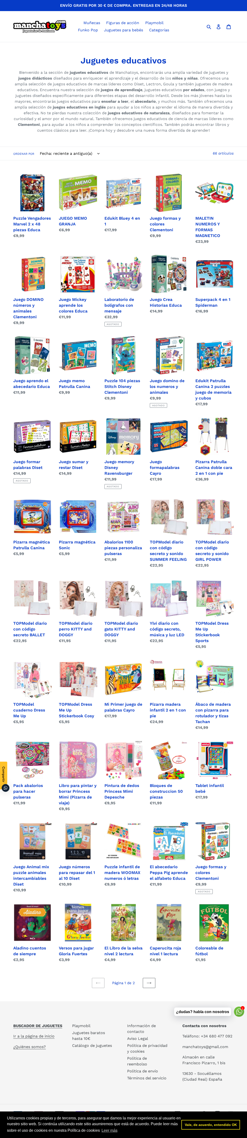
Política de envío (142, 1071)
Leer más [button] (109, 1130)
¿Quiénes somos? (29, 1046)
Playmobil (81, 1025)
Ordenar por (23, 154)
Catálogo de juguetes (92, 1045)
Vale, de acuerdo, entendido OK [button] (211, 1125)
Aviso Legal (137, 1038)
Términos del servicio (146, 1078)
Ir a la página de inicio (34, 1036)
